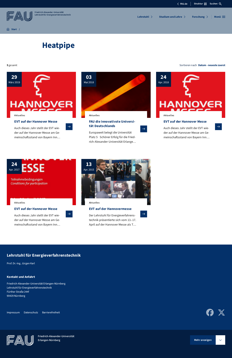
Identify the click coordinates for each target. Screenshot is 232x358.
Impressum (13, 312)
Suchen (214, 3)
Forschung (198, 17)
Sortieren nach (188, 65)
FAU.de (183, 4)
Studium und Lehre (170, 17)
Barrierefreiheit (51, 312)
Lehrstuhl (143, 17)
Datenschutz (31, 312)
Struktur (198, 3)
